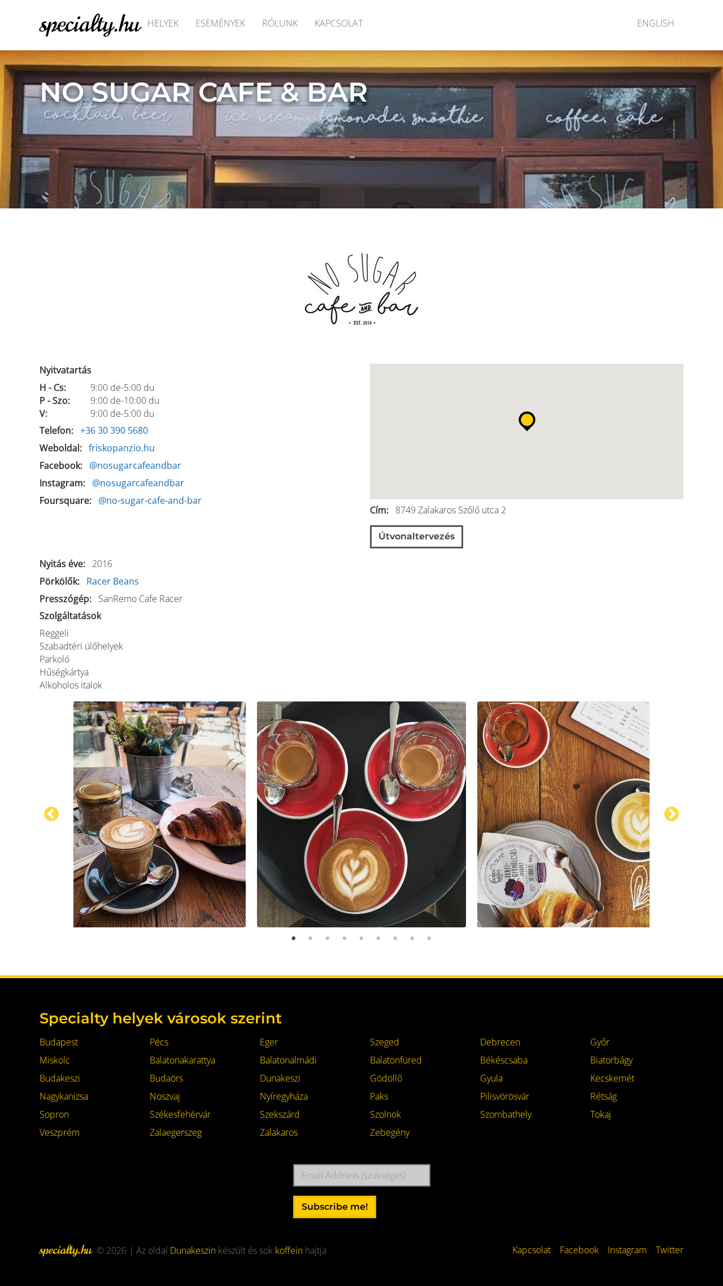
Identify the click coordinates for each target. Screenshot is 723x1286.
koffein (289, 1250)
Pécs (159, 1042)
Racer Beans (112, 581)
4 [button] (344, 938)
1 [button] (293, 938)
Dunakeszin (193, 1250)
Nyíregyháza (284, 1096)
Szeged (384, 1042)
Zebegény (390, 1132)
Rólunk (280, 23)
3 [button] (327, 938)
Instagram (627, 1250)
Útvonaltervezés (416, 536)
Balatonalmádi (288, 1060)
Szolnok (385, 1114)
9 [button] (429, 938)
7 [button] (395, 938)
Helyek (162, 23)
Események (220, 23)
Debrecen (500, 1042)
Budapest (59, 1042)
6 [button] (378, 938)
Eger (269, 1042)
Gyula (491, 1078)
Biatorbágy (611, 1060)
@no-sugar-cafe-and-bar (150, 500)
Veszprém (60, 1132)
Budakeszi (60, 1078)
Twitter (669, 1250)
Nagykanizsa (64, 1096)
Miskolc (55, 1060)
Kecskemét (612, 1078)
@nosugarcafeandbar (135, 465)
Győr (599, 1042)
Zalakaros (279, 1132)
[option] (361, 814)
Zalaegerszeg (176, 1132)
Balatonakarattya (182, 1060)
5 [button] (361, 938)
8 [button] (412, 938)
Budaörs (166, 1078)
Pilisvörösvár (504, 1096)
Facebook (579, 1250)
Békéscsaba (504, 1060)
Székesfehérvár (180, 1114)
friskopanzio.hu (122, 448)
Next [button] (671, 814)
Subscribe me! (335, 1206)
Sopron (54, 1114)
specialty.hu (89, 23)
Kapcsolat (339, 23)
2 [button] (310, 938)
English (655, 23)
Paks (379, 1096)
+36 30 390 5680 (114, 430)
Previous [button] (51, 814)
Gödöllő (386, 1078)
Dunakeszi (280, 1078)
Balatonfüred (396, 1060)
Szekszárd (280, 1114)
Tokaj (600, 1114)
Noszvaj (165, 1096)
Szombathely (506, 1114)
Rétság (603, 1096)
